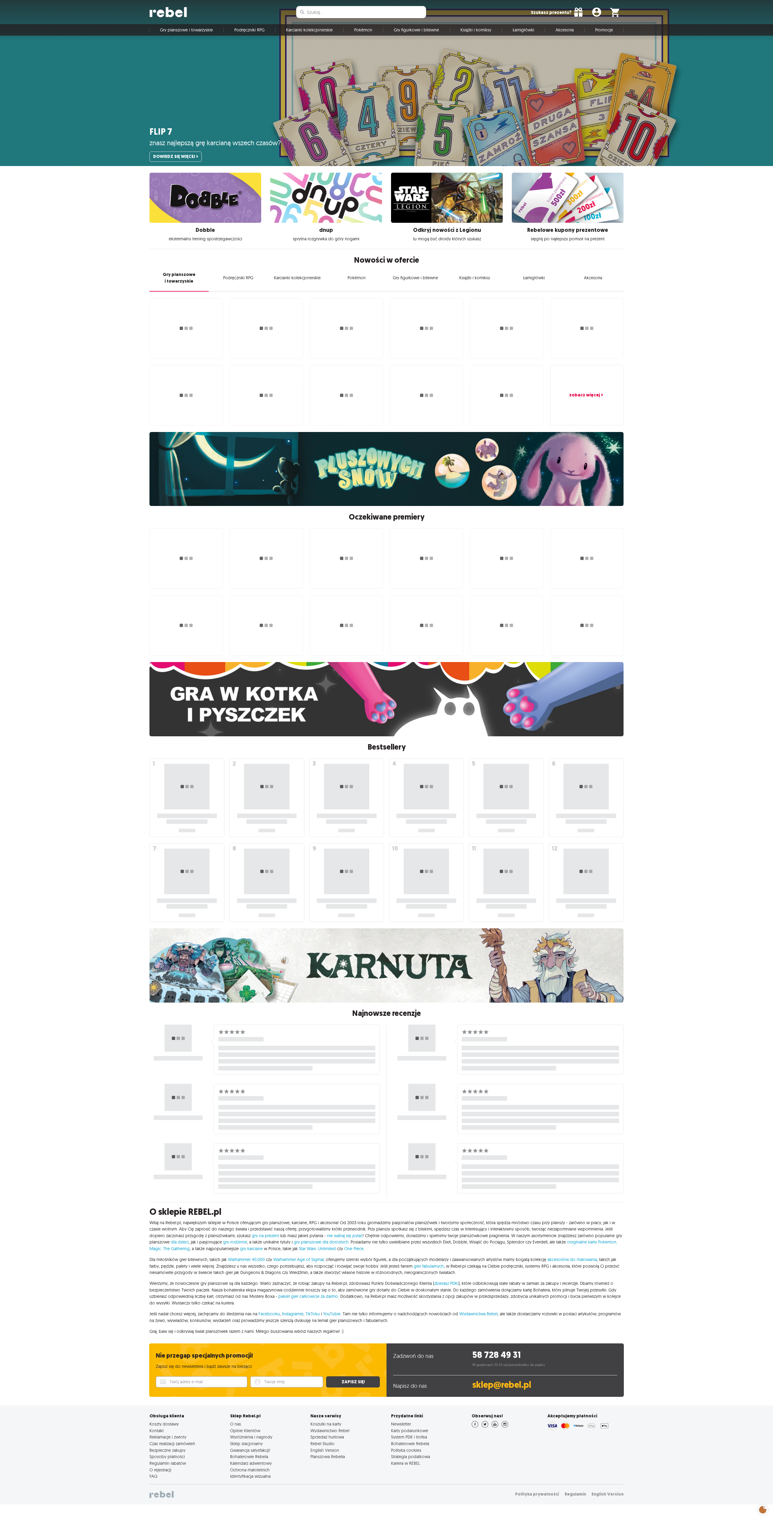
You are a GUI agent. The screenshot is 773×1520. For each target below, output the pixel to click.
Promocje (604, 30)
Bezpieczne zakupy (167, 1450)
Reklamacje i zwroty (167, 1437)
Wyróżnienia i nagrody (251, 1437)
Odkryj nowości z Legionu (447, 230)
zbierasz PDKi (446, 1283)
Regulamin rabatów (167, 1463)
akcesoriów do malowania (572, 1259)
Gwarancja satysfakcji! (250, 1450)
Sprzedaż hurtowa (327, 1437)
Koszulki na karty (325, 1424)
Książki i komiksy (475, 30)
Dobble (205, 230)
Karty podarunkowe (409, 1430)
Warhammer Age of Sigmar (298, 1259)
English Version (324, 1450)
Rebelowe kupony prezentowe (567, 230)
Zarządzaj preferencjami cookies (762, 1508)
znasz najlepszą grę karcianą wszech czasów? (215, 143)
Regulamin (575, 1494)
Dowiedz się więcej (174, 156)
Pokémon (363, 30)
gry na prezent (265, 1235)
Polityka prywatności (537, 1494)
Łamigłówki (523, 30)
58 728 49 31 (496, 1355)
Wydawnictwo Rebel (329, 1430)
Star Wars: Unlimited (317, 1248)
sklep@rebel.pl (501, 1385)
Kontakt (156, 1430)
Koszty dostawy (164, 1424)
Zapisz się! (353, 1382)
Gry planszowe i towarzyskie (186, 30)
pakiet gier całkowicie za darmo (308, 1296)
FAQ (153, 1476)
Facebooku (269, 1314)
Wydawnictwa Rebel (478, 1314)
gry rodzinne (235, 1242)
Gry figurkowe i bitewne (416, 30)
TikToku (313, 1314)
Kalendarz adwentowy (251, 1463)
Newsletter (401, 1424)
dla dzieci (180, 1242)
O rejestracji (160, 1470)
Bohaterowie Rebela (249, 1456)
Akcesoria (565, 30)
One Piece (354, 1248)
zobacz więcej (584, 395)
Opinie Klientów (245, 1430)
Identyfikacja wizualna (250, 1476)
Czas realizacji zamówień (172, 1443)
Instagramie (292, 1314)
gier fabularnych (429, 1266)
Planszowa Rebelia (327, 1456)
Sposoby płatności (167, 1456)
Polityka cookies (406, 1450)
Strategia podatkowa (410, 1456)
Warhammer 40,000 (246, 1259)
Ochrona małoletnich (250, 1470)
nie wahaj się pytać (345, 1235)
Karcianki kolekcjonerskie (309, 30)
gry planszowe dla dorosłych (321, 1242)
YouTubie (332, 1314)
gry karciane (251, 1248)
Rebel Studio (322, 1443)
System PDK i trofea (409, 1437)
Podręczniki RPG (249, 30)
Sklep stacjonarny (246, 1443)
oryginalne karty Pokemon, (592, 1242)
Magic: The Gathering (169, 1248)
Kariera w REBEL (405, 1463)
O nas (235, 1424)
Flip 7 (160, 132)
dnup (326, 230)
